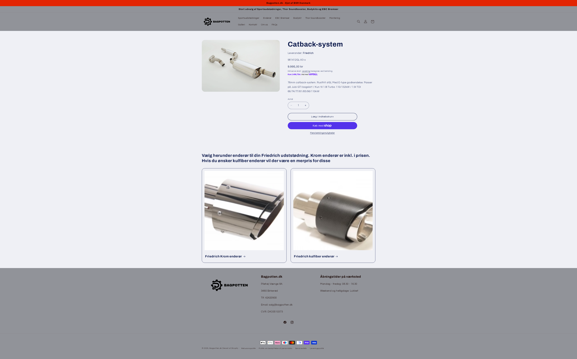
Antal (290, 99)
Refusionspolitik (248, 348)
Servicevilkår (301, 348)
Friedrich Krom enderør (223, 256)
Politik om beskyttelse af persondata (275, 348)
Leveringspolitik (317, 348)
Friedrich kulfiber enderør (314, 256)
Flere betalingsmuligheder (322, 133)
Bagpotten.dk (215, 348)
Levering (306, 71)
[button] (358, 21)
